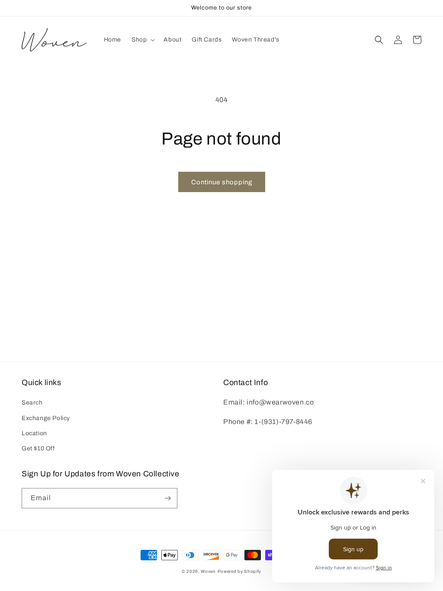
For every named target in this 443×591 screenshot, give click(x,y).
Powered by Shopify (240, 571)
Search (32, 402)
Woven (208, 571)
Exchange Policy (46, 418)
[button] (142, 40)
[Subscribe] (167, 498)
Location (34, 433)
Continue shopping (221, 182)
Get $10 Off (38, 448)
